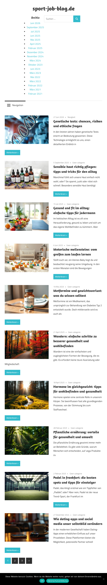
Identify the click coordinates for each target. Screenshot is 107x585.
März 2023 (35, 73)
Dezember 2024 (35, 52)
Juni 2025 (35, 36)
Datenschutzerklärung (58, 581)
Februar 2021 (35, 94)
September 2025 (35, 27)
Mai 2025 (35, 40)
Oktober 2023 (35, 65)
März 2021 (35, 89)
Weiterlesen (11, 152)
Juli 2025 (35, 31)
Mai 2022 (35, 77)
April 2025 (35, 44)
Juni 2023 (35, 69)
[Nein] (103, 579)
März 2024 (35, 60)
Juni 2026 (35, 23)
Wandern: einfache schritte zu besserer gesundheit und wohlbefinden (75, 341)
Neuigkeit (71, 117)
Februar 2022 (35, 85)
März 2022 (35, 81)
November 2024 (35, 56)
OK (42, 581)
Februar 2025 (35, 48)
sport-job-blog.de (54, 8)
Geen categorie (78, 162)
